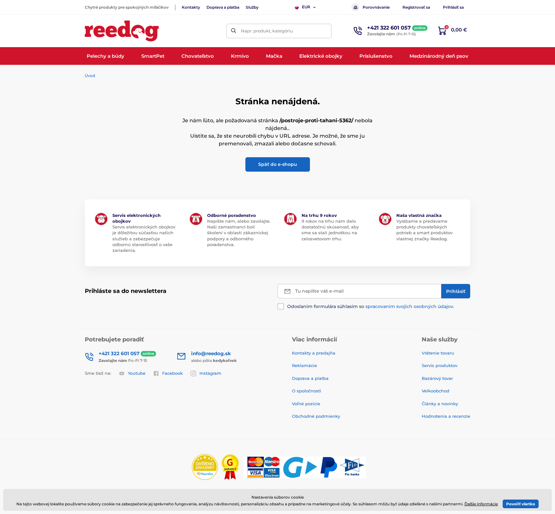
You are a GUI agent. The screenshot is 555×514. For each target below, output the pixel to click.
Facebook (172, 373)
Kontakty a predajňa (313, 353)
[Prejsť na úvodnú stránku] (122, 31)
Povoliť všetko (520, 503)
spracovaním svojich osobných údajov (409, 306)
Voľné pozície (306, 403)
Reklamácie (304, 365)
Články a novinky (440, 403)
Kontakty (191, 7)
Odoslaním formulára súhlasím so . (370, 306)
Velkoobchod (435, 390)
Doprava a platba (223, 7)
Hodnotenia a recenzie (446, 416)
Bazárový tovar (437, 378)
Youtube (136, 373)
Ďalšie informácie (481, 503)
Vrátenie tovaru (438, 353)
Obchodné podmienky (316, 416)
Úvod (90, 75)
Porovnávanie (376, 7)
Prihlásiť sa (453, 7)
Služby (252, 7)
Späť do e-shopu (277, 164)
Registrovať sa (416, 7)
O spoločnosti (306, 390)
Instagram (210, 373)
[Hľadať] (233, 31)
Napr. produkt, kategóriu (267, 30)
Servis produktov (439, 365)
